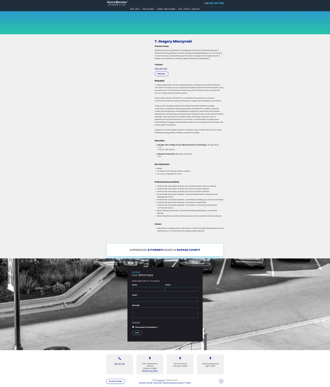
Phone (168, 285)
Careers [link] (160, 9)
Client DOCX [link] (195, 9)
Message (136, 305)
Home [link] (132, 9)
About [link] (137, 9)
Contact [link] (186, 9)
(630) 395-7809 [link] (161, 69)
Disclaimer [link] (142, 382)
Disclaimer (136, 322)
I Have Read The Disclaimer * (146, 327)
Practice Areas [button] (148, 9)
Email (135, 295)
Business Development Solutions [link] (173, 382)
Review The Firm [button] (115, 381)
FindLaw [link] (188, 382)
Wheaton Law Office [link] (150, 371)
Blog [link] (180, 9)
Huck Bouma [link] (161, 380)
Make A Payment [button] (169, 9)
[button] (221, 381)
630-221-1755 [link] (216, 3)
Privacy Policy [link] (157, 382)
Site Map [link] (149, 382)
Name (134, 285)
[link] (117, 3)
